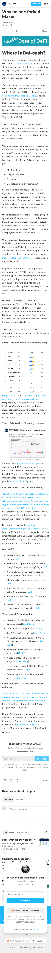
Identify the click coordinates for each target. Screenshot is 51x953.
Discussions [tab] (22, 832)
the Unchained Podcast (28, 724)
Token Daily (22, 661)
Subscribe (36, 4)
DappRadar (7, 395)
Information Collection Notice (27, 767)
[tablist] (13, 799)
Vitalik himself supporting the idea (19, 96)
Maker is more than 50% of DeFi (17, 258)
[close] (43, 866)
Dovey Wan (39, 633)
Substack (12, 947)
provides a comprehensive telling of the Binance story (22, 526)
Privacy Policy (30, 921)
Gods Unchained (18, 481)
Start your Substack (19, 941)
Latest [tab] (12, 832)
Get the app (38, 941)
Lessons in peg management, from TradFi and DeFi (17, 844)
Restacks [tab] (19, 799)
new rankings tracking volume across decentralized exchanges (24, 397)
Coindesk (28, 669)
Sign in (45, 4)
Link (17, 559)
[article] (25, 846)
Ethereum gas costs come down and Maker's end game (17, 860)
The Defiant (29, 624)
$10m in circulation (23, 63)
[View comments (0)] (11, 31)
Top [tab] (5, 832)
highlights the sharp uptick (28, 463)
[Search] (46, 832)
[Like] (4, 31)
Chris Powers (7, 22)
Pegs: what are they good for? (18, 839)
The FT (21, 653)
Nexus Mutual (19, 678)
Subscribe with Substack (27, 910)
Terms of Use (38, 765)
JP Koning (37, 628)
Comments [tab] (8, 799)
